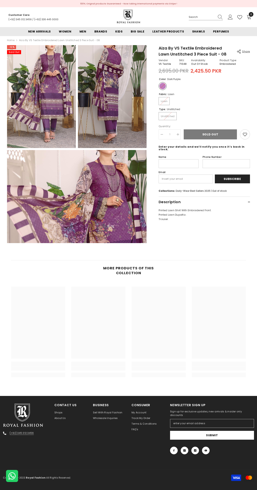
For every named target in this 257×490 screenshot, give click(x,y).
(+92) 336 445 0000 (46, 19)
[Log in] (230, 17)
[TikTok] (195, 450)
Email (162, 172)
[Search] (206, 17)
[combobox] (202, 17)
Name (162, 157)
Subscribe (232, 179)
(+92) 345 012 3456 (20, 19)
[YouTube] (206, 450)
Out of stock (219, 191)
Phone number (212, 157)
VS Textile (165, 64)
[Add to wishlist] (245, 134)
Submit (212, 435)
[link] (38, 368)
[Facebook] (174, 450)
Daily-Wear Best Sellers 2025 (193, 191)
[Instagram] (184, 450)
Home (10, 40)
